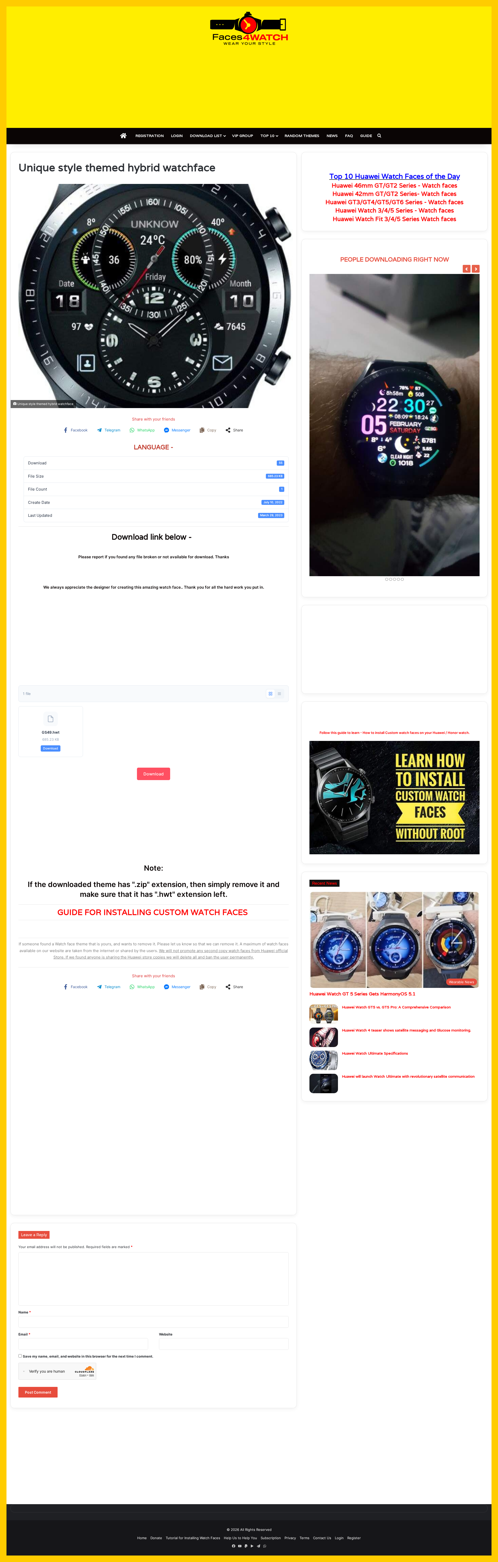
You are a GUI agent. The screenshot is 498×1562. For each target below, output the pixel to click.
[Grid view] (270, 694)
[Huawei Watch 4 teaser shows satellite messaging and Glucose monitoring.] (323, 1037)
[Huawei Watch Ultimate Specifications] (323, 1060)
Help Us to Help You (240, 1538)
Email (24, 1334)
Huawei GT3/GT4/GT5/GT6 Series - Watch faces (395, 202)
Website (165, 1334)
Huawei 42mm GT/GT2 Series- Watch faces (395, 194)
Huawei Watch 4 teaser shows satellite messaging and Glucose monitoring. (406, 1030)
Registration (149, 135)
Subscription (271, 1538)
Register (354, 1538)
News (332, 135)
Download (50, 748)
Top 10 (267, 135)
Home (142, 1538)
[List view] (279, 694)
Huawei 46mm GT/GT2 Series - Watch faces (394, 185)
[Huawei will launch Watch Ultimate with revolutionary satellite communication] (323, 1083)
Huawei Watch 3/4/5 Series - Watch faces (394, 210)
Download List (206, 135)
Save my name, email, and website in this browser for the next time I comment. (88, 1356)
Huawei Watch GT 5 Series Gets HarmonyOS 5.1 (362, 994)
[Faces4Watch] (249, 28)
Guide (366, 135)
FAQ (349, 135)
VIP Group (242, 135)
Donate (156, 1538)
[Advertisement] (249, 86)
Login (177, 135)
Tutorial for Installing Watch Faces (193, 1538)
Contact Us (322, 1538)
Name (24, 1312)
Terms (304, 1538)
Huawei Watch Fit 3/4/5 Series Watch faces (394, 219)
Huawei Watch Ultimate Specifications (375, 1053)
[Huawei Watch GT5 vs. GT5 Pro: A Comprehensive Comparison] (323, 1014)
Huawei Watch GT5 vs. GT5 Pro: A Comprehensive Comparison (396, 1007)
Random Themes (302, 135)
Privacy (290, 1538)
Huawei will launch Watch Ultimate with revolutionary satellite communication (408, 1076)
